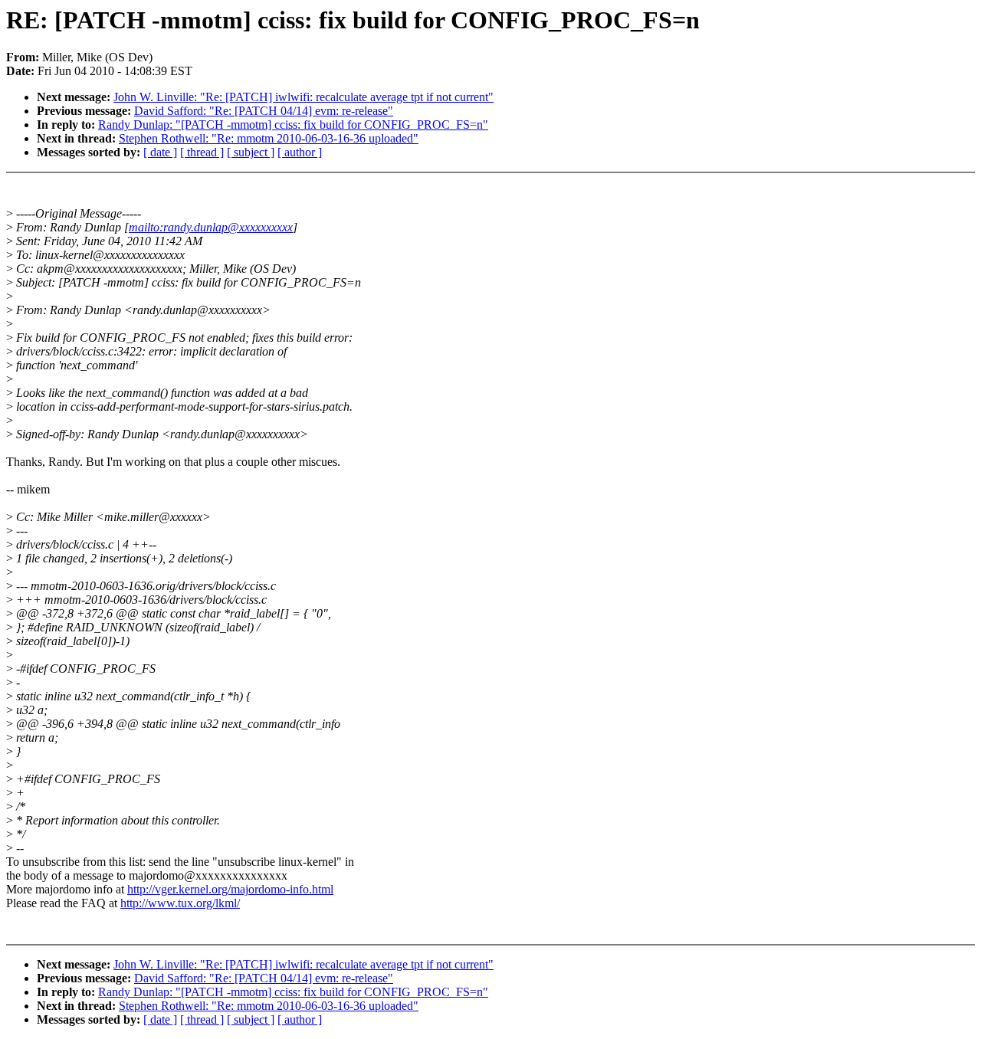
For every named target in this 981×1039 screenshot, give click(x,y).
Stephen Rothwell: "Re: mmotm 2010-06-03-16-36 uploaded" (268, 138)
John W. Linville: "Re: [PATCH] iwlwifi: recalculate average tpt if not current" (303, 96)
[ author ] (299, 152)
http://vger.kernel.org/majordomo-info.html (230, 889)
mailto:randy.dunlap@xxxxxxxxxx (211, 227)
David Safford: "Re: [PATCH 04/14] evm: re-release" (263, 110)
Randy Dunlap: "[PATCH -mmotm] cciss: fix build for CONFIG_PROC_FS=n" (293, 124)
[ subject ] (250, 152)
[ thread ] (202, 152)
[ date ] (160, 152)
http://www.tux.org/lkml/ (180, 903)
